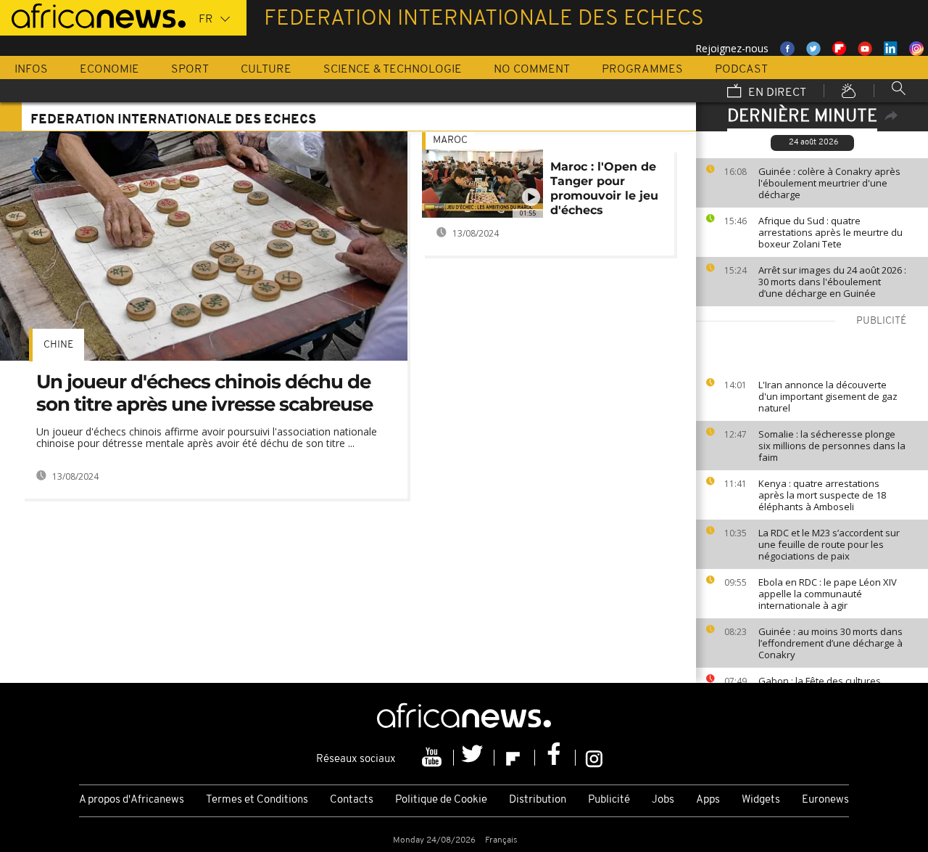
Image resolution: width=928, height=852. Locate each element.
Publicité (609, 800)
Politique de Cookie (441, 800)
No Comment (532, 69)
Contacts (351, 800)
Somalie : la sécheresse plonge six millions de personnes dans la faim (832, 445)
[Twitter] (474, 758)
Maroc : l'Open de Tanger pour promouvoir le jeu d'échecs (604, 188)
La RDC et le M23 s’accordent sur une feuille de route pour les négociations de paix (829, 544)
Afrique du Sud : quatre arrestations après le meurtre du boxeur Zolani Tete (830, 232)
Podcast (741, 69)
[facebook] (555, 758)
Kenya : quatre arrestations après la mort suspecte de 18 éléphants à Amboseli (822, 495)
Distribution (537, 800)
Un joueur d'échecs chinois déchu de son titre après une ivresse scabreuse (204, 393)
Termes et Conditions (257, 800)
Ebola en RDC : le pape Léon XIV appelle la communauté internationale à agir (827, 593)
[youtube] (433, 758)
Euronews (825, 800)
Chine (58, 345)
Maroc (450, 140)
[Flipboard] (514, 758)
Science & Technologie (392, 69)
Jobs (663, 800)
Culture (266, 69)
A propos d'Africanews (131, 800)
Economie (109, 69)
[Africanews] (93, 14)
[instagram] (594, 758)
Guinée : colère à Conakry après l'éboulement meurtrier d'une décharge (829, 182)
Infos (31, 69)
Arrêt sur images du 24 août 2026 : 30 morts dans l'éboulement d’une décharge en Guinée (832, 281)
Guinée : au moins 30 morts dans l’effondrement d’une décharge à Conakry (830, 643)
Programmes (642, 69)
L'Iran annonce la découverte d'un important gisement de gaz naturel (828, 396)
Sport (190, 69)
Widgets (761, 800)
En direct (775, 93)
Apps (708, 800)
